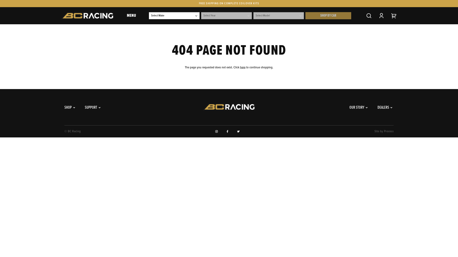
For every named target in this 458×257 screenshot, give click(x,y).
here (242, 67)
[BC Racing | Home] (87, 15)
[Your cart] (394, 15)
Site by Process (384, 131)
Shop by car (328, 15)
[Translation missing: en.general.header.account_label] (381, 15)
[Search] (369, 15)
